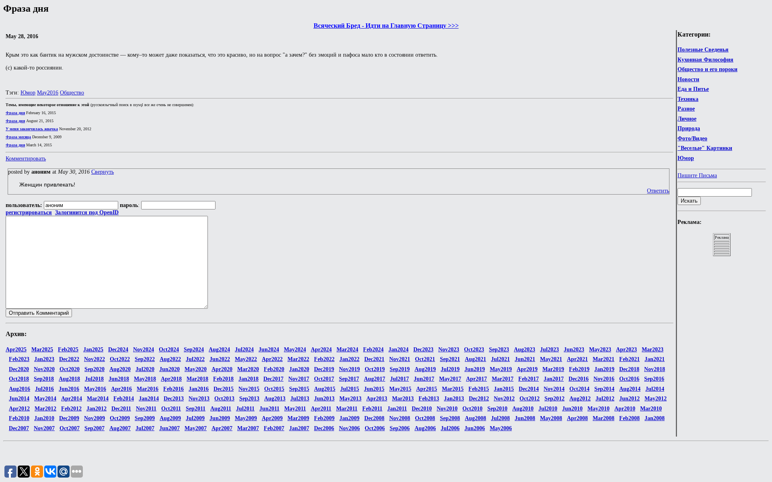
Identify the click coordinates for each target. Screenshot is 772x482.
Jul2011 (245, 409)
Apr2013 (376, 399)
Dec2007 (19, 428)
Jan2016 (199, 389)
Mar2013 (403, 399)
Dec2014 (529, 389)
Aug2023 (524, 350)
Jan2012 (96, 409)
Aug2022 (170, 359)
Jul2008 (500, 418)
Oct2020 (70, 369)
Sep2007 (94, 428)
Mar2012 (45, 409)
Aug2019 (425, 369)
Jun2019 (474, 369)
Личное (687, 119)
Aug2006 (425, 428)
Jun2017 (424, 379)
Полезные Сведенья (703, 50)
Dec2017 (273, 379)
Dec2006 (324, 428)
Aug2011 (220, 409)
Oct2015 (274, 389)
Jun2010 (572, 409)
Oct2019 (375, 369)
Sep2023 (499, 350)
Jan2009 (349, 418)
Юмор (686, 158)
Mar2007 (248, 428)
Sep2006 (400, 428)
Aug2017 (374, 379)
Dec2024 (118, 350)
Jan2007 (299, 428)
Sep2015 (299, 389)
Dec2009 (69, 418)
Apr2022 (272, 359)
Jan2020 (299, 369)
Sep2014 (604, 389)
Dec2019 (324, 369)
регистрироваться (29, 212)
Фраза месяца (18, 137)
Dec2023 (423, 350)
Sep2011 (195, 409)
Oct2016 (629, 379)
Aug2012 (580, 399)
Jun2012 (629, 399)
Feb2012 (71, 409)
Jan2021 (655, 359)
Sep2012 (554, 399)
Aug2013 (274, 399)
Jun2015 (374, 389)
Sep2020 (94, 369)
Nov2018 (654, 369)
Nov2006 (349, 428)
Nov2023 (448, 350)
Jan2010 (44, 418)
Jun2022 (219, 359)
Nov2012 (504, 399)
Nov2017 (298, 379)
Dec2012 (479, 399)
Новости (688, 79)
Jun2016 (69, 389)
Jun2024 (269, 350)
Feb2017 (528, 379)
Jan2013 (454, 399)
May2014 (45, 399)
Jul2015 (349, 389)
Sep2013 (249, 399)
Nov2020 (44, 369)
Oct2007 (70, 428)
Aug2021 (475, 359)
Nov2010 (447, 409)
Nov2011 (146, 409)
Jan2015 (504, 389)
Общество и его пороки (707, 69)
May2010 (598, 409)
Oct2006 (375, 428)
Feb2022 (324, 359)
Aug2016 (19, 389)
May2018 (145, 379)
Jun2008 (525, 418)
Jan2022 (349, 359)
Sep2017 (349, 379)
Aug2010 (523, 409)
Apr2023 (626, 350)
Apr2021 (577, 359)
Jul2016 (44, 389)
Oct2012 (529, 399)
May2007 (196, 428)
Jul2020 (145, 369)
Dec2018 (629, 369)
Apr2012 (19, 409)
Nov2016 (603, 379)
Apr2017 (476, 379)
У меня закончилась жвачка (32, 129)
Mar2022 (298, 359)
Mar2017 (502, 379)
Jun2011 (269, 409)
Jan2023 (44, 359)
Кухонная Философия (705, 60)
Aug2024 (219, 350)
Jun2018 (119, 379)
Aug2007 (120, 428)
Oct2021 (425, 359)
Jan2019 (604, 369)
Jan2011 (397, 409)
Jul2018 (94, 379)
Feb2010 (19, 418)
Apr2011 (321, 409)
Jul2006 (450, 428)
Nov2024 (143, 350)
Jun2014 (19, 399)
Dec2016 (579, 379)
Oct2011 (171, 409)
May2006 (501, 428)
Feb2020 (274, 369)
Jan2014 (149, 399)
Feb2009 (324, 418)
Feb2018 (223, 379)
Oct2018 (19, 379)
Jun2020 (169, 369)
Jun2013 (324, 399)
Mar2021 (603, 359)
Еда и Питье (693, 89)
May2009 (246, 418)
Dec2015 (224, 389)
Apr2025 (16, 350)
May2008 (551, 418)
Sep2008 (450, 418)
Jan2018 (248, 379)
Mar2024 (347, 350)
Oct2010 (472, 409)
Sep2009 (145, 418)
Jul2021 (500, 359)
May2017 (450, 379)
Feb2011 (372, 409)
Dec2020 (19, 369)
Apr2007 (221, 428)
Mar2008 (603, 418)
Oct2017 (324, 379)
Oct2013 (224, 399)
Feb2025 (68, 350)
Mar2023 (652, 350)
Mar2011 (346, 409)
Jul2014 (654, 389)
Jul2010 (547, 409)
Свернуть (102, 172)
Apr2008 (577, 418)
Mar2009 (298, 418)
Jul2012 (604, 399)
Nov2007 (44, 428)
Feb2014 (123, 399)
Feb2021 (629, 359)
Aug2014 (630, 389)
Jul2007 (145, 428)
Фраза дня (15, 113)
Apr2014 (71, 399)
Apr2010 (624, 409)
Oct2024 (169, 350)
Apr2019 (527, 369)
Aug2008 (475, 418)
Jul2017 (399, 379)
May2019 (501, 369)
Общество (72, 93)
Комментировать (26, 159)
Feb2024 (373, 350)
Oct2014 (579, 389)
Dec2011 (121, 409)
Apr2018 (171, 379)
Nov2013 (199, 399)
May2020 (196, 369)
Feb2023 (19, 359)
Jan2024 (398, 350)
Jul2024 (244, 350)
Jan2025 (93, 350)
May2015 (400, 389)
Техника (688, 99)
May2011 (295, 409)
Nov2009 (94, 418)
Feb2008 (629, 418)
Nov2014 (554, 389)
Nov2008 (399, 418)
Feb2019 (579, 369)
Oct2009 (120, 418)
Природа (689, 128)
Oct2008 (425, 418)
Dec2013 (174, 399)
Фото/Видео (692, 138)
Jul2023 (549, 350)
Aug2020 (120, 369)
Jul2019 (450, 369)
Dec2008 (374, 418)
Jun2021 (525, 359)
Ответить (658, 191)
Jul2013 (299, 399)
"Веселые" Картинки (705, 148)
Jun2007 (169, 428)
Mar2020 (248, 369)
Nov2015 (248, 389)
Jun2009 (219, 418)
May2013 (350, 399)
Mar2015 (453, 389)
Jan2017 (554, 379)
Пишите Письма (697, 175)
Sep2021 (450, 359)
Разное (686, 109)
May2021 (551, 359)
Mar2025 (42, 350)
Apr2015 (426, 389)
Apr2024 (321, 350)
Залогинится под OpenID (87, 212)
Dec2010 (422, 409)
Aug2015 (324, 389)
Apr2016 (121, 389)
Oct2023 (474, 350)
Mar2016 (147, 389)
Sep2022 (145, 359)
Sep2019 (400, 369)
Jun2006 (474, 428)
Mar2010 (651, 409)
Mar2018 (197, 379)
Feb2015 (478, 389)
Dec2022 (69, 359)
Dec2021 (374, 359)
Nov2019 (349, 369)
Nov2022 (94, 359)
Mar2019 (553, 369)
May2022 (246, 359)
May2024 (295, 350)
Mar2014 (98, 399)
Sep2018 (44, 379)
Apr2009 (272, 418)
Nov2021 (399, 359)
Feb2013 (429, 399)
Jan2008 (655, 418)
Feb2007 (274, 428)
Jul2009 (195, 418)
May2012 (656, 399)
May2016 (47, 93)
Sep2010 (497, 409)
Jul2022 (195, 359)
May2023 (600, 350)
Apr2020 (221, 369)
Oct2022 (120, 359)
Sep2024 (194, 350)
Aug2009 (170, 418)
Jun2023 (574, 350)
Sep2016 (654, 379)
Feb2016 (173, 389)
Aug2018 (69, 379)
